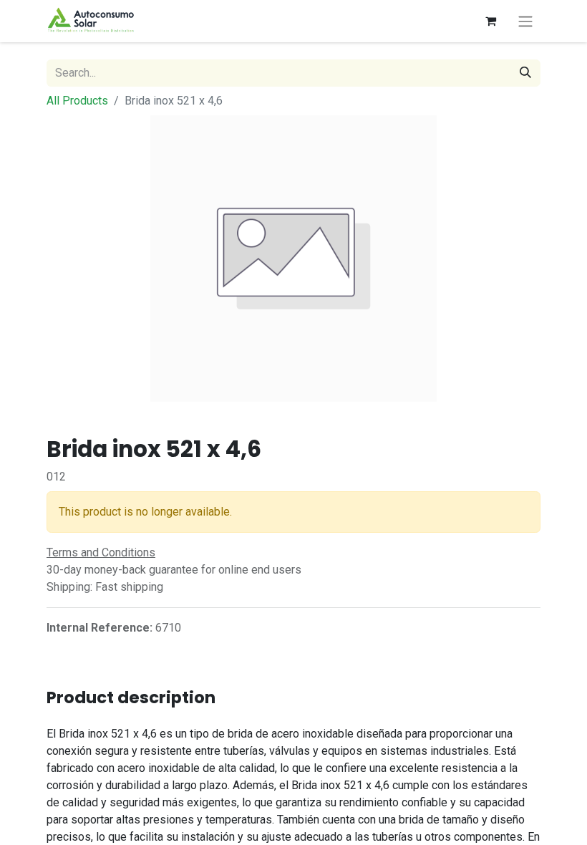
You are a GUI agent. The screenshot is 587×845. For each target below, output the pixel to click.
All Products (77, 100)
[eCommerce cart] (490, 20)
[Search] (525, 73)
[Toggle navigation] (525, 21)
